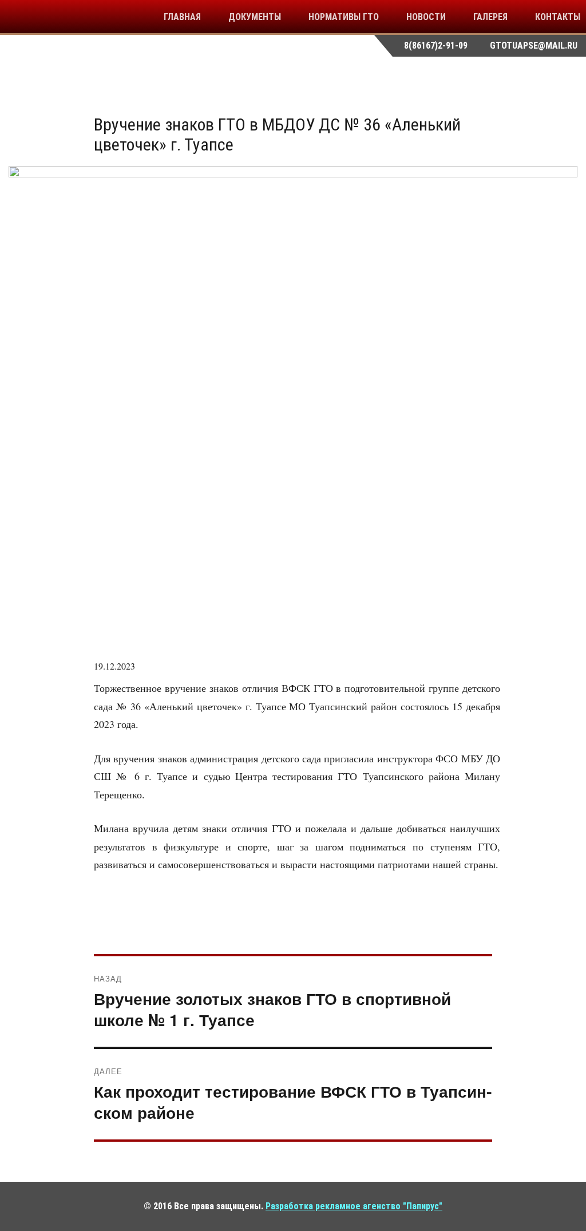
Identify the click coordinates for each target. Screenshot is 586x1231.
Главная (182, 16)
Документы (254, 16)
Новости (426, 16)
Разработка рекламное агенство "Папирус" (354, 1206)
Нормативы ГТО (343, 16)
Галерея (490, 16)
